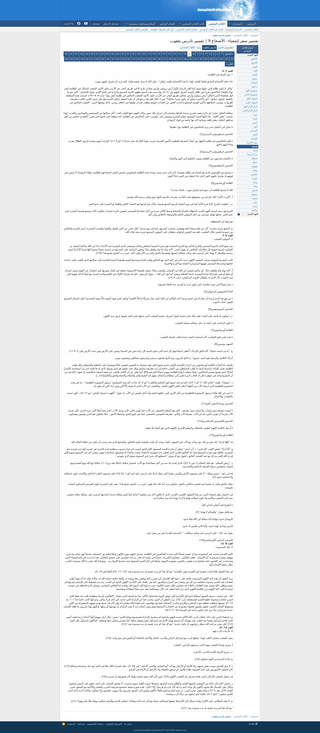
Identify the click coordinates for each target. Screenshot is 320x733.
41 (195, 59)
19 (138, 53)
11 (179, 53)
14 (164, 53)
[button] (229, 24)
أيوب (255, 127)
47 (165, 59)
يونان (255, 182)
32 (71, 53)
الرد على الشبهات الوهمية (162, 29)
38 (211, 59)
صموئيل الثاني (251, 95)
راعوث (254, 87)
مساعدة (81, 723)
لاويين (255, 67)
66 (66, 59)
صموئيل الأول (251, 91)
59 (103, 59)
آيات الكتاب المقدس (193, 23)
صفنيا (255, 198)
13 (169, 53)
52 (139, 59)
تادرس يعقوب (209, 47)
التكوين (254, 59)
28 (92, 53)
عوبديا (255, 178)
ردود (199, 47)
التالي (230, 64)
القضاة (254, 83)
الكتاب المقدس (217, 23)
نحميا (255, 119)
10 (185, 53)
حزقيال (254, 158)
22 (123, 53)
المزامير (254, 131)
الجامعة (254, 139)
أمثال (255, 135)
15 (159, 53)
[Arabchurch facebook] (79, 23)
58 (108, 59)
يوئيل (255, 170)
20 (133, 53)
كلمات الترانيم (167, 23)
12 (174, 53)
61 (92, 59)
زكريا (255, 206)
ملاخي (255, 210)
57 (113, 59)
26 (102, 53)
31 (76, 53)
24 (112, 53)
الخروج (254, 63)
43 (185, 59)
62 (87, 59)
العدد (255, 71)
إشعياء (255, 147)
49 (154, 59)
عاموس (254, 174)
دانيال (255, 162)
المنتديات (237, 23)
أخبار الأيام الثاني (250, 111)
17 (149, 53)
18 (143, 53)
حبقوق (255, 194)
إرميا (255, 150)
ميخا (256, 186)
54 (128, 59)
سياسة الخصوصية (95, 723)
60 (97, 59)
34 (232, 59)
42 (190, 59)
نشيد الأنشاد (252, 143)
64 (77, 59)
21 (128, 53)
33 (66, 53)
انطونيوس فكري (226, 47)
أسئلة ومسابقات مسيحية (142, 23)
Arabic (252, 723)
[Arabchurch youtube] (86, 23)
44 (180, 59)
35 (227, 59)
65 (71, 59)
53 (133, 59)
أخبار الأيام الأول (250, 107)
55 (123, 59)
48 (159, 59)
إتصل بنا (128, 723)
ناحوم (255, 190)
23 (117, 53)
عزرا (255, 115)
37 (216, 59)
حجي (255, 202)
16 (154, 53)
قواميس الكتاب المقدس (137, 29)
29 (87, 53)
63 (82, 59)
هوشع (255, 166)
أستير (255, 123)
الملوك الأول (252, 99)
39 (206, 59)
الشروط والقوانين (114, 723)
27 (97, 53)
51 (144, 59)
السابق (228, 53)
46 (170, 59)
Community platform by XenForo (160, 730)
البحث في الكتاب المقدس (211, 29)
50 (149, 59)
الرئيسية (251, 23)
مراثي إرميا (252, 154)
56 (118, 59)
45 (175, 59)
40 (201, 59)
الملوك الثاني (252, 103)
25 (107, 53)
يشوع (255, 79)
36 (221, 59)
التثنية (255, 75)
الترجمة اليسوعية (234, 29)
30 (81, 53)
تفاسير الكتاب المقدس (186, 29)
